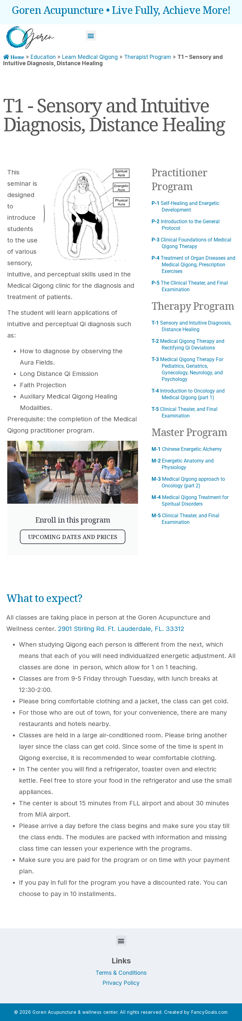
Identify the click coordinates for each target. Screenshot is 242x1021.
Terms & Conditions (121, 972)
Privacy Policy (121, 982)
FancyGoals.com (209, 1012)
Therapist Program (147, 57)
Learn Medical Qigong (90, 57)
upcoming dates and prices (73, 537)
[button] (91, 35)
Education (43, 57)
